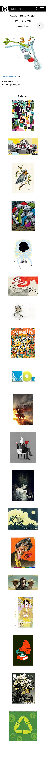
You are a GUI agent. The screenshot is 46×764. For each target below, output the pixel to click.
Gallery (22, 9)
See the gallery (9, 85)
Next (27, 26)
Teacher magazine (9, 76)
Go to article (8, 82)
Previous (20, 26)
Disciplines (14, 9)
